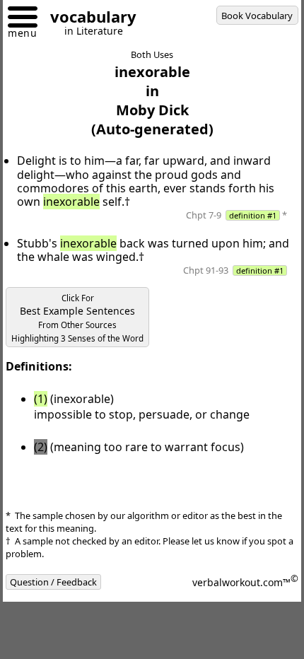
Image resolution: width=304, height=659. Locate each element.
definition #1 (252, 215)
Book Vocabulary (257, 15)
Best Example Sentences (77, 318)
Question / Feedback (53, 582)
